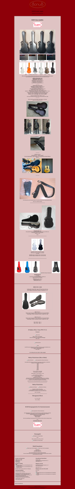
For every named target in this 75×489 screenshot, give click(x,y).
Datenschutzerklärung (19, 483)
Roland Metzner (48, 156)
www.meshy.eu (45, 381)
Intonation (40, 454)
